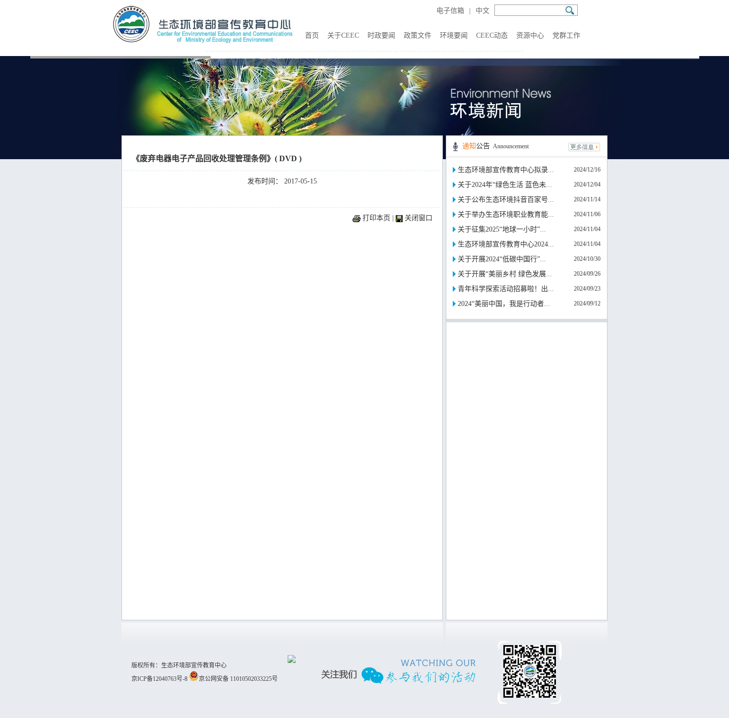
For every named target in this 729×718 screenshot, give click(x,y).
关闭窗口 (418, 218)
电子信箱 (450, 10)
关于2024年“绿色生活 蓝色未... (505, 184)
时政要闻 (381, 35)
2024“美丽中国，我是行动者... (504, 303)
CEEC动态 (492, 35)
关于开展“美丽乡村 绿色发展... (505, 274)
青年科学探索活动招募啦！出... (506, 289)
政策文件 (417, 35)
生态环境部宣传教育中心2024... (506, 244)
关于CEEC (343, 35)
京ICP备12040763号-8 (159, 678)
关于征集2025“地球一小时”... (502, 229)
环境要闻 (454, 35)
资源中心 (530, 35)
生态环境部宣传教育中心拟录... (506, 170)
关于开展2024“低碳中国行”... (502, 259)
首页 (312, 35)
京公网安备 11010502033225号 (238, 678)
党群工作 (566, 35)
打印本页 (376, 218)
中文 (482, 10)
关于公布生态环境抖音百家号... (506, 199)
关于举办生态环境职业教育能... (506, 214)
